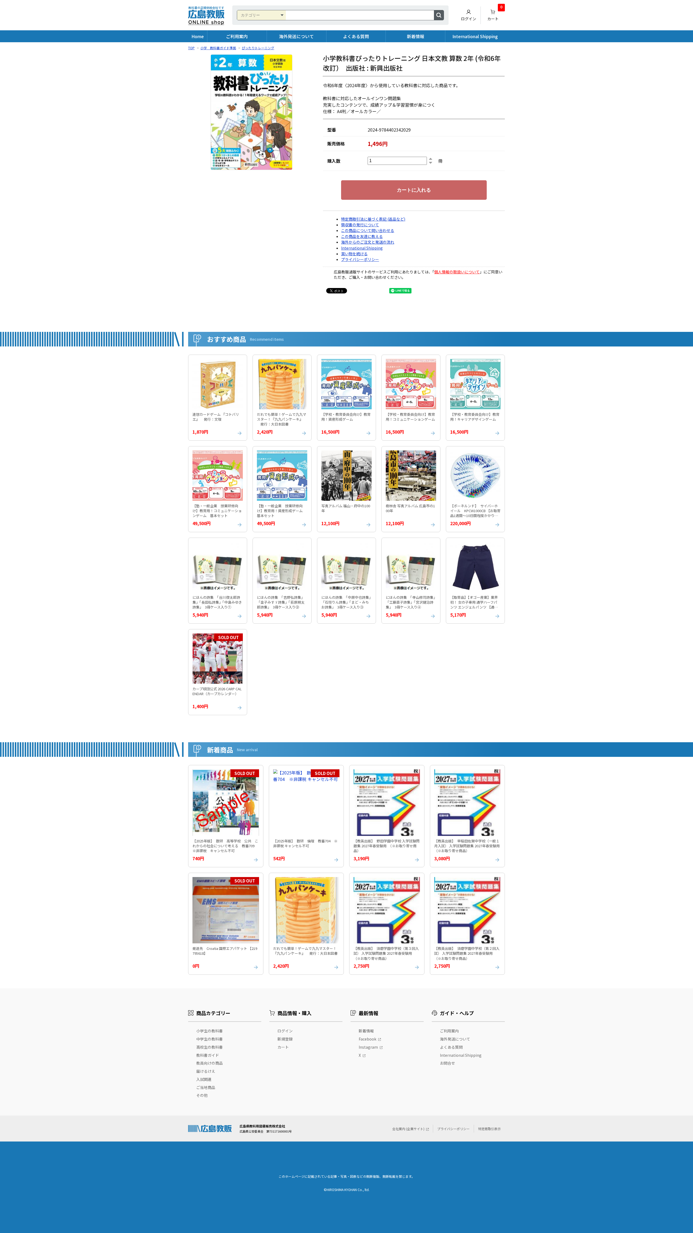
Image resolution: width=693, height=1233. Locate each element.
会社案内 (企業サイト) (408, 1128)
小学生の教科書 (209, 1031)
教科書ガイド (207, 1055)
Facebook (367, 1039)
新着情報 (415, 36)
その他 (202, 1095)
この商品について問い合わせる (367, 230)
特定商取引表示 (489, 1128)
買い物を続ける (354, 253)
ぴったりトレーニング (258, 47)
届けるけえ (205, 1071)
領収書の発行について (360, 224)
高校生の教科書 (209, 1047)
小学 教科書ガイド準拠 (218, 47)
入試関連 (203, 1079)
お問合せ (447, 1063)
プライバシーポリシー (360, 259)
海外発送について (296, 36)
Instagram (368, 1047)
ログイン (468, 18)
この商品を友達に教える (362, 236)
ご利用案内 (237, 36)
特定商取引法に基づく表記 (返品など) (373, 219)
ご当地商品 (205, 1087)
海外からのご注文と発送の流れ (367, 242)
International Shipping (475, 36)
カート (494, 13)
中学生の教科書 (209, 1039)
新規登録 (285, 1039)
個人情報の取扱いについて (457, 271)
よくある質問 (356, 36)
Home (197, 36)
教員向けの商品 (209, 1063)
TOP (191, 47)
